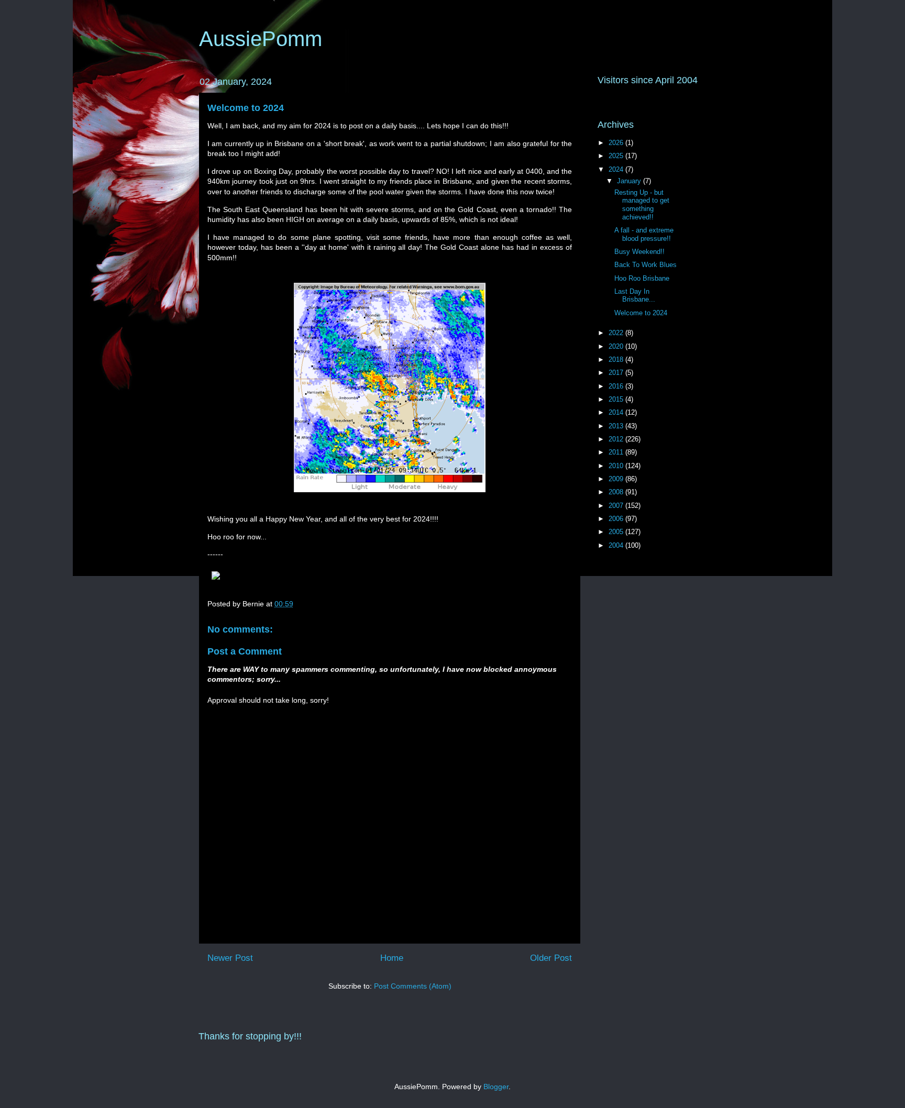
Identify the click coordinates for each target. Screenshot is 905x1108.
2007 (617, 505)
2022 (617, 333)
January (630, 181)
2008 (617, 492)
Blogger (496, 1086)
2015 (617, 399)
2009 (617, 479)
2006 (617, 519)
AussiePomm (260, 38)
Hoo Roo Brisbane (641, 278)
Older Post (551, 958)
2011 (617, 452)
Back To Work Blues (645, 265)
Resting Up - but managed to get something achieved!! (641, 205)
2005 (617, 532)
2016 (617, 386)
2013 (617, 426)
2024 (617, 169)
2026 (617, 143)
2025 (617, 156)
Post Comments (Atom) (412, 986)
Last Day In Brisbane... (634, 295)
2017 (617, 372)
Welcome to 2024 (245, 108)
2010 (617, 466)
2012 (617, 439)
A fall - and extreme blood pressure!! (644, 234)
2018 (617, 359)
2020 (617, 346)
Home (391, 958)
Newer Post (230, 958)
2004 (617, 545)
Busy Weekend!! (639, 252)
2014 (617, 412)
